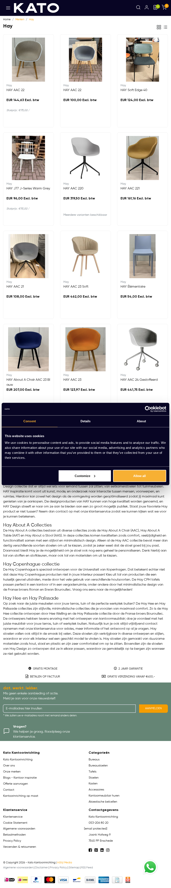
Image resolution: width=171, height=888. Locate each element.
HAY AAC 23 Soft (75, 286)
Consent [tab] (29, 421)
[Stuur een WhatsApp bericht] (150, 867)
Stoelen (94, 777)
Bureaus (94, 759)
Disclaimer (41, 867)
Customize (82, 475)
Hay (31, 19)
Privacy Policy (58, 867)
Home (7, 19)
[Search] (138, 8)
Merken (19, 19)
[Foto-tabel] (159, 27)
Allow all (139, 475)
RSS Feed (87, 867)
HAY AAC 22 (15, 90)
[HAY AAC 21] (28, 256)
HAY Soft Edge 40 (134, 90)
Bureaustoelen (98, 765)
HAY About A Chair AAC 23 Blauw (28, 382)
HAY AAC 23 (72, 380)
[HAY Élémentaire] (143, 256)
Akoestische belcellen (103, 801)
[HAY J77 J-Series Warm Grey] (28, 158)
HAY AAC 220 (73, 188)
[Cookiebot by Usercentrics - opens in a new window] (148, 409)
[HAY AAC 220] (85, 158)
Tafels (92, 771)
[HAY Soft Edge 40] (143, 60)
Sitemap (74, 867)
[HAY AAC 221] (143, 158)
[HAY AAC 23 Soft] (85, 256)
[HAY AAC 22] (28, 60)
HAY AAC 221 (130, 188)
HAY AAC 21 (15, 286)
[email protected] (95, 828)
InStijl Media (64, 862)
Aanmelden (153, 708)
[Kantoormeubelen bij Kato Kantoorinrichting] (36, 8)
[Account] (146, 8)
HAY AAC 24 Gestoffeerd (139, 380)
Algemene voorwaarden (18, 867)
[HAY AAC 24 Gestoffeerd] (143, 349)
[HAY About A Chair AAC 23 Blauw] (28, 349)
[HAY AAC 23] (85, 349)
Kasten (93, 783)
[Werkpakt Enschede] (127, 880)
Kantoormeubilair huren (104, 795)
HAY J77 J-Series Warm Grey (28, 188)
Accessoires (96, 789)
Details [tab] (85, 421)
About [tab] (141, 421)
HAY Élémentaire (133, 286)
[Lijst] (165, 27)
